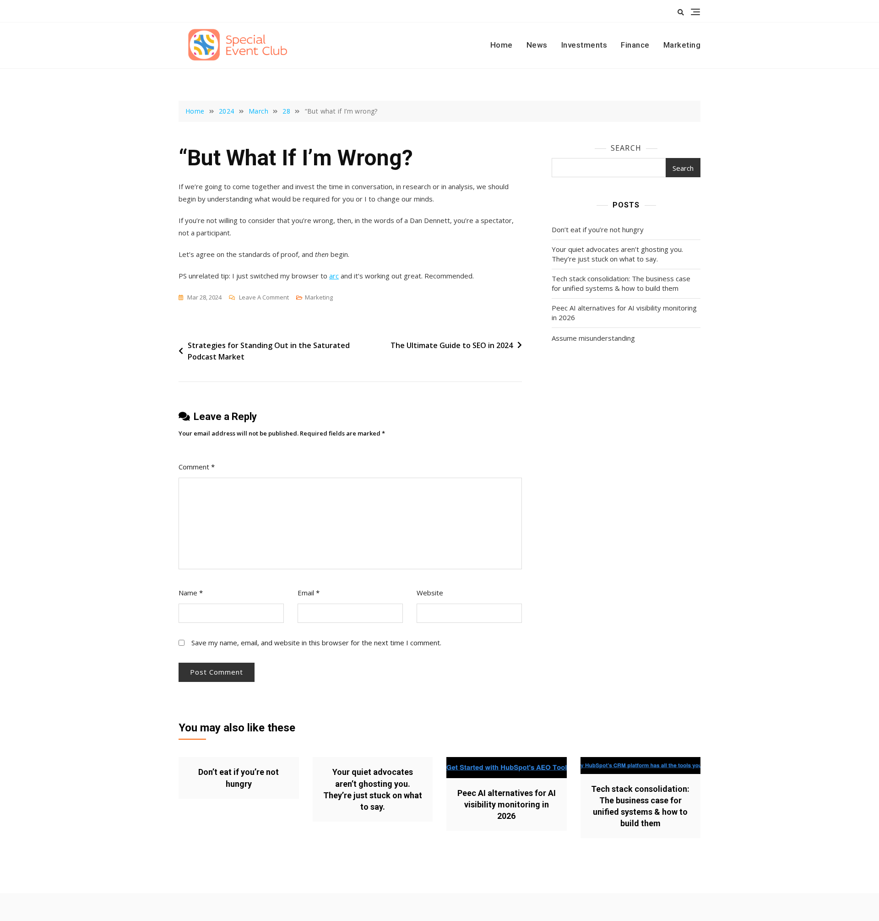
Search (626, 148)
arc (334, 275)
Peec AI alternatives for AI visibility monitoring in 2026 (624, 312)
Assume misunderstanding (593, 338)
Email (309, 592)
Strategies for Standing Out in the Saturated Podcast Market (269, 351)
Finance (635, 44)
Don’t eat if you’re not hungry (598, 229)
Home (501, 44)
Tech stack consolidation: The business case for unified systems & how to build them (621, 283)
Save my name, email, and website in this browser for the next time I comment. (316, 642)
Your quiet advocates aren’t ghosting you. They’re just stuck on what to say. (617, 254)
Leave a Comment (264, 298)
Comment (197, 466)
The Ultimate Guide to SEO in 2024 (452, 345)
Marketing (682, 44)
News (537, 44)
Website (430, 592)
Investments (584, 44)
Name (191, 592)
